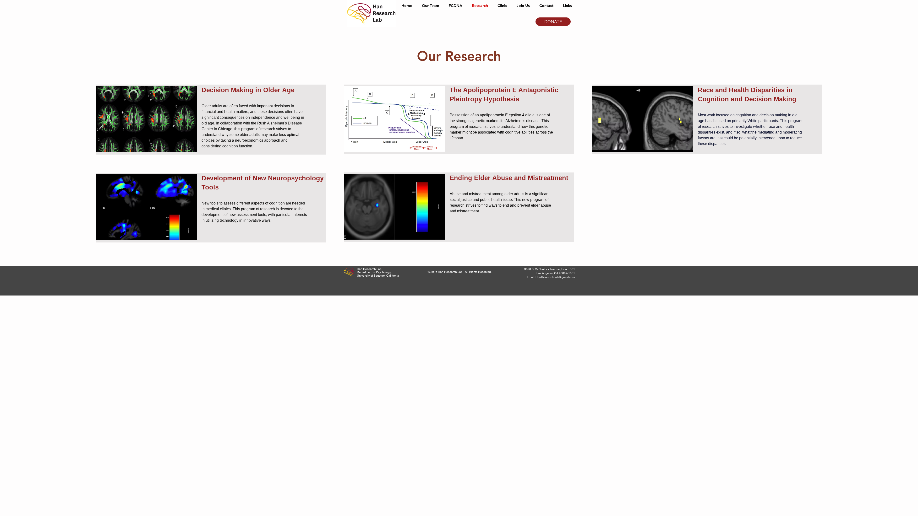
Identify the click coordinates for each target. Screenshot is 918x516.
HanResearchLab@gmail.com (555, 277)
